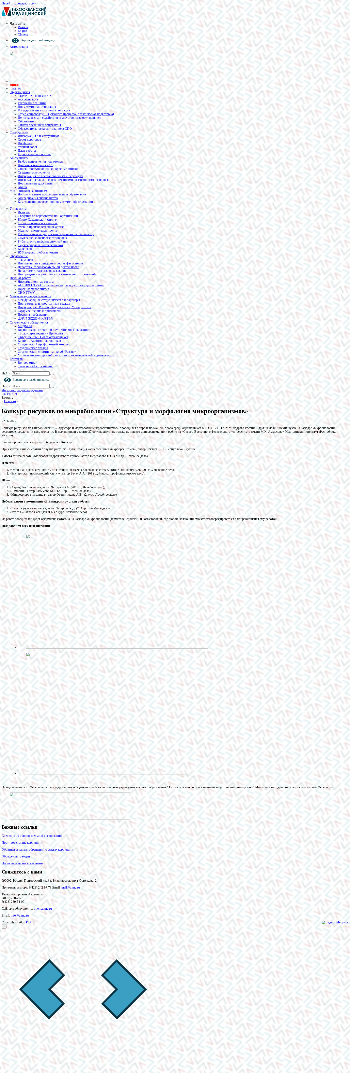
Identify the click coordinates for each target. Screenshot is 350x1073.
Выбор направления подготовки (40, 161)
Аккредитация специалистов (38, 198)
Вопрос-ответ (27, 362)
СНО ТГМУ (26, 292)
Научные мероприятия (33, 289)
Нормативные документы (35, 183)
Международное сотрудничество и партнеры (49, 300)
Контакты (16, 359)
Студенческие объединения (29, 322)
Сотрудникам (19, 132)
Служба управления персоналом (40, 245)
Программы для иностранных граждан (44, 303)
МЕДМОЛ (25, 326)
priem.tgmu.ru (43, 908)
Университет (19, 208)
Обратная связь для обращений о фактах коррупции (37, 849)
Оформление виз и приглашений (40, 311)
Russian (23, 27)
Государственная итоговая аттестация (44, 110)
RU (4, 394)
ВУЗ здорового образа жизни (38, 252)
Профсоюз (25, 143)
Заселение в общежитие (34, 95)
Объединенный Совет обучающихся (43, 337)
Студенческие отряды (33, 348)
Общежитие (26, 121)
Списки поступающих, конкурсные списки (48, 168)
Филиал (15, 88)
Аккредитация (28, 99)
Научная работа (20, 278)
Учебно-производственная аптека (41, 227)
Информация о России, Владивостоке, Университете (54, 307)
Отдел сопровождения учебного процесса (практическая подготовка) (66, 114)
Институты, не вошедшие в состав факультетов (50, 263)
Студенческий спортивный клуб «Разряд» (47, 351)
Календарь (25, 248)
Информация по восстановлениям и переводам (50, 176)
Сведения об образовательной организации (48, 216)
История (24, 212)
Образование (19, 256)
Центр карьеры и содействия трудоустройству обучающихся (59, 117)
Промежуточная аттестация (37, 106)
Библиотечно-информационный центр (44, 241)
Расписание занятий (32, 103)
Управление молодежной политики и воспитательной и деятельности (66, 355)
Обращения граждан (16, 856)
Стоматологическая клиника (38, 223)
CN (14, 394)
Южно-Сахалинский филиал (38, 219)
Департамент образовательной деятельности (48, 267)
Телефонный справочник (35, 366)
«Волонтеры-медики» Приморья (40, 333)
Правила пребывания (32, 314)
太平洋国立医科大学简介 (35, 318)
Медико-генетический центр (38, 230)
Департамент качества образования (42, 270)
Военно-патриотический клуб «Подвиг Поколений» (54, 329)
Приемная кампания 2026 (35, 165)
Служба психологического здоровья (42, 237)
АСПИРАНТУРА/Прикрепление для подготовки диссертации (61, 285)
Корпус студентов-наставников (39, 340)
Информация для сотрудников (39, 136)
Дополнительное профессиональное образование (52, 194)
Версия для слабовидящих (38, 40)
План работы (27, 150)
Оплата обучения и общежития (39, 125)
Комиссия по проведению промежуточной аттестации (55, 201)
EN (9, 394)
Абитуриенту (19, 158)
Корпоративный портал (34, 154)
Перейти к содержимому (19, 3)
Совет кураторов (29, 139)
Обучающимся (20, 92)
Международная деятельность (30, 296)
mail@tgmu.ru (70, 887)
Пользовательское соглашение (22, 863)
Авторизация (19, 46)
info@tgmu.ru (20, 915)
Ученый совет (27, 147)
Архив (22, 187)
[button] (42, 1049)
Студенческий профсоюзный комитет (44, 344)
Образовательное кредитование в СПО (45, 128)
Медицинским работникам (28, 190)
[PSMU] (24, 16)
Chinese (23, 34)
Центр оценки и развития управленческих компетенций (57, 274)
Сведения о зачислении (34, 172)
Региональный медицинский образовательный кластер (56, 234)
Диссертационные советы (36, 281)
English (23, 30)
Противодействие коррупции (22, 842)
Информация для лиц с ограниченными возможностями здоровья (63, 179)
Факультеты (26, 259)
